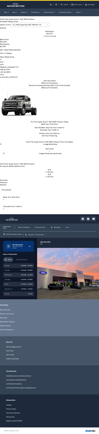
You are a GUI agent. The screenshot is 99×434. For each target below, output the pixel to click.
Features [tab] (3, 182)
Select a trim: (5, 25)
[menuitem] (6, 12)
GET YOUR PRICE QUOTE (10, 50)
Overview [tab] (4, 180)
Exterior (3, 28)
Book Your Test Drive (49, 124)
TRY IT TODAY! (6, 53)
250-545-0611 (39, 234)
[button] (50, 4)
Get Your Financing (49, 136)
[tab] (49, 28)
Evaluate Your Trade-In (49, 130)
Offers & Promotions (49, 88)
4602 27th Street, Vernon (14, 234)
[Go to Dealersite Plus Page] (90, 431)
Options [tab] (3, 185)
